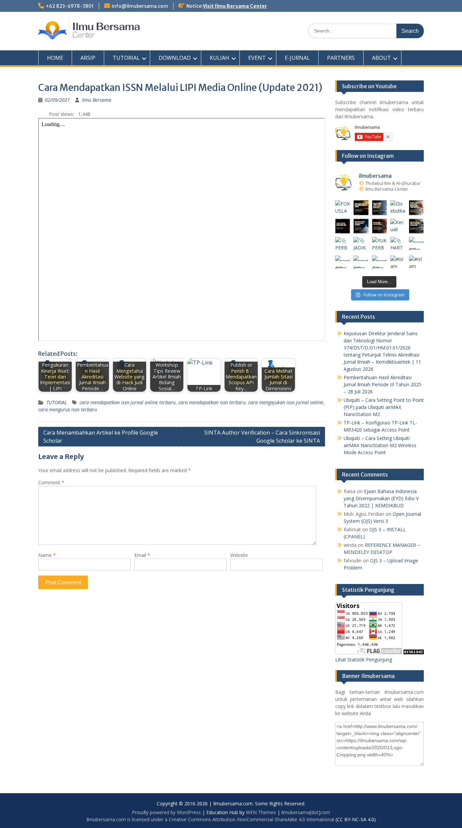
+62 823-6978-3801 (70, 6)
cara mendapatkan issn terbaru (212, 402)
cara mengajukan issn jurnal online (285, 402)
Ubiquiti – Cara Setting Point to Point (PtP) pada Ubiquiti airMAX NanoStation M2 (384, 407)
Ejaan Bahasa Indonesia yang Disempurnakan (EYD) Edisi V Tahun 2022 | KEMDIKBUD (381, 498)
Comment (51, 482)
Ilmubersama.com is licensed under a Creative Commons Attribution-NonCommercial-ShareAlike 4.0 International (210, 819)
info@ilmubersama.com (140, 6)
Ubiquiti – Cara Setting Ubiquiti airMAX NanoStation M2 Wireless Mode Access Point (380, 445)
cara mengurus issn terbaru (67, 409)
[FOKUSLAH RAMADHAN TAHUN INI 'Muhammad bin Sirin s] (342, 207)
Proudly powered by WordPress (166, 812)
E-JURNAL (297, 58)
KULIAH (219, 58)
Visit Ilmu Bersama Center (235, 6)
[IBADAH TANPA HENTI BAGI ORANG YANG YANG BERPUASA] (416, 207)
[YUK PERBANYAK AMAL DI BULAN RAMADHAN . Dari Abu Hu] (379, 244)
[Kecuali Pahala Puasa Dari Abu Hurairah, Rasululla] (398, 226)
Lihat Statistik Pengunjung (363, 659)
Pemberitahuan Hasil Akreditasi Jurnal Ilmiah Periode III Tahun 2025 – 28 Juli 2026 (382, 384)
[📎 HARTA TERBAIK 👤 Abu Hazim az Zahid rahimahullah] (398, 244)
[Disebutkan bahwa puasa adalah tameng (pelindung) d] (398, 207)
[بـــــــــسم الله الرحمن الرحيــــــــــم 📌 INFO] (416, 244)
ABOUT (381, 58)
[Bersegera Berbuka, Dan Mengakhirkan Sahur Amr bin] (361, 207)
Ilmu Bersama (96, 100)
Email (142, 555)
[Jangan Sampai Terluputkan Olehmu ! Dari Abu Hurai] (361, 226)
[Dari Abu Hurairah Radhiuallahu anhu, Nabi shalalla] (379, 226)
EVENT (257, 58)
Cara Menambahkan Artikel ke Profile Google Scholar (100, 436)
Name (47, 555)
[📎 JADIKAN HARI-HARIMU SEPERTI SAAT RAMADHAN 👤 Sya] (361, 244)
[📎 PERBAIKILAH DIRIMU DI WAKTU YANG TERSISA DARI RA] (342, 244)
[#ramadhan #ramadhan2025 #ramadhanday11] (379, 207)
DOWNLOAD (175, 58)
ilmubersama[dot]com (305, 812)
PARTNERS (341, 58)
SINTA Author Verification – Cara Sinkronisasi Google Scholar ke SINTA (262, 436)
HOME (55, 58)
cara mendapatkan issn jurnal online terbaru (127, 402)
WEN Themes (261, 812)
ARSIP (87, 58)
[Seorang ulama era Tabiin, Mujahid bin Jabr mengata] (342, 226)
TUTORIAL (126, 58)
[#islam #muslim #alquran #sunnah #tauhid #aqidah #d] (398, 263)
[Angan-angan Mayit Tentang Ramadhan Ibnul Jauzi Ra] (416, 226)
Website (239, 555)
